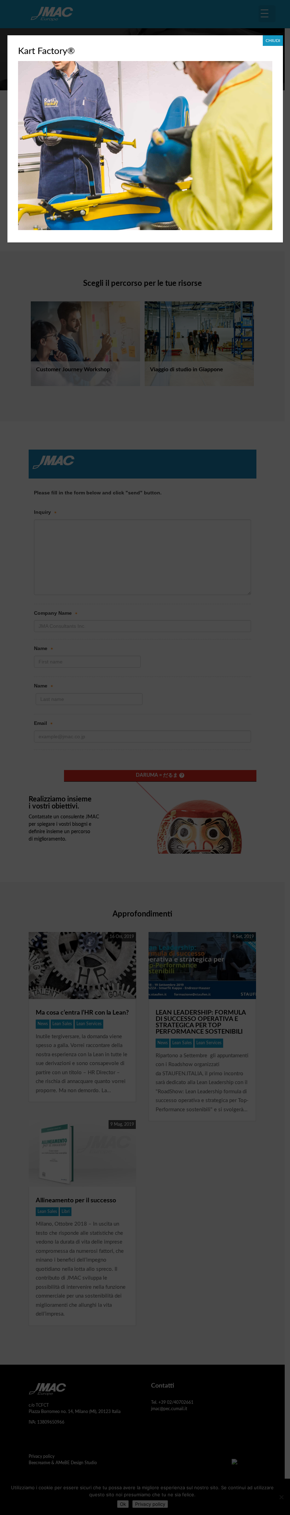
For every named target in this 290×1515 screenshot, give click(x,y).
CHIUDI (273, 40)
